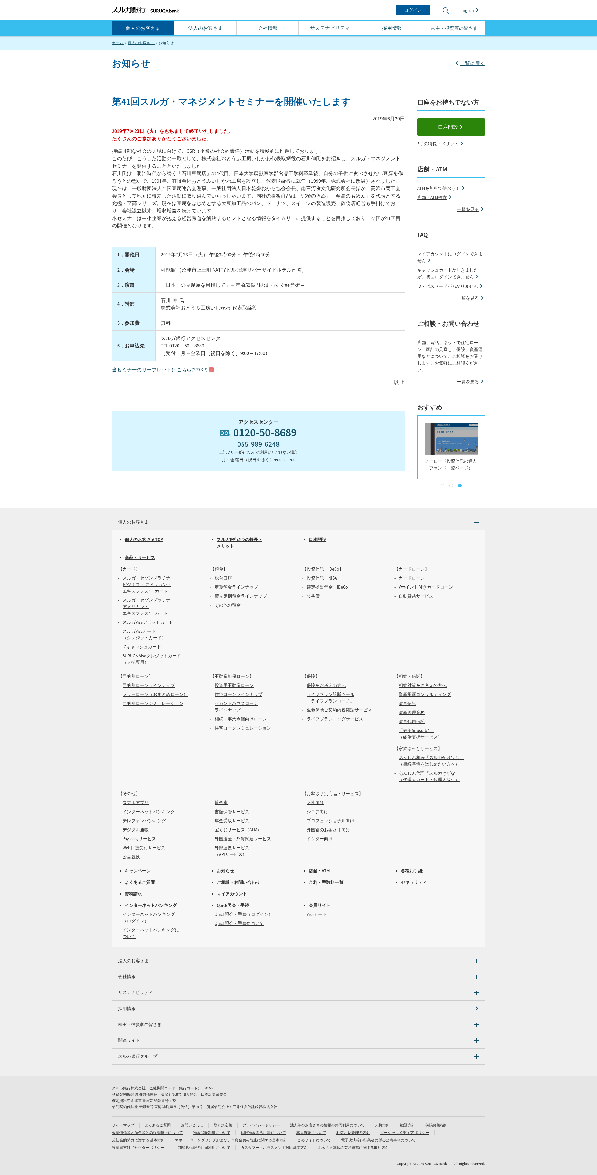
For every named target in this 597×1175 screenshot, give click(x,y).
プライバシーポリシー (261, 1125)
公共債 (313, 596)
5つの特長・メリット (438, 144)
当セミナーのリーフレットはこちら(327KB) (160, 369)
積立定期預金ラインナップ (241, 596)
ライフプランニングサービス (335, 719)
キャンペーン (138, 871)
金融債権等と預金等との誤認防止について (147, 1132)
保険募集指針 (436, 1125)
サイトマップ (123, 1125)
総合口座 (223, 578)
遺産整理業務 (412, 712)
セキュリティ (414, 882)
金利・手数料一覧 (326, 882)
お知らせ (225, 871)
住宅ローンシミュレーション (243, 728)
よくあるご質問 (140, 882)
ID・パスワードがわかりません (447, 286)
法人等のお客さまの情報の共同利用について (327, 1125)
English (467, 10)
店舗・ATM (319, 871)
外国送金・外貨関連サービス (243, 839)
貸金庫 (221, 802)
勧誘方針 (407, 1125)
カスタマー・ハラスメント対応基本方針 (274, 1147)
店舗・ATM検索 (432, 197)
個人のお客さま (143, 28)
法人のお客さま (205, 28)
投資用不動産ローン (234, 685)
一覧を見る (468, 209)
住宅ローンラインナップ (238, 694)
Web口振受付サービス (144, 848)
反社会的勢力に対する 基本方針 (138, 1140)
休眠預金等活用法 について (263, 1132)
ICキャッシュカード (142, 647)
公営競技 (131, 857)
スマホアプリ (136, 802)
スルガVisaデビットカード (148, 622)
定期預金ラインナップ (236, 587)
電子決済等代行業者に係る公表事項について (378, 1140)
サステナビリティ (330, 28)
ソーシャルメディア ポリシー (404, 1132)
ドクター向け (320, 839)
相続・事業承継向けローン (241, 719)
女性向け (315, 802)
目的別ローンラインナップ (149, 685)
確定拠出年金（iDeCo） (329, 587)
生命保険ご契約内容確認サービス (339, 710)
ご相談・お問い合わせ (238, 882)
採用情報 (392, 28)
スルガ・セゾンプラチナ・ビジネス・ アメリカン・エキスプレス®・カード (149, 584)
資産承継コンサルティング (425, 694)
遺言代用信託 (412, 721)
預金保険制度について (211, 1132)
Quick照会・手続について (239, 923)
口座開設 (448, 127)
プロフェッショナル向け (330, 820)
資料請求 (133, 894)
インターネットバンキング (149, 811)
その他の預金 (228, 605)
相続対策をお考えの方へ (423, 685)
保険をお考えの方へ (326, 685)
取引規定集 (223, 1125)
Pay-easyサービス (139, 839)
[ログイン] (413, 10)
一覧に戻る (472, 63)
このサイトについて (314, 1140)
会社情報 (268, 28)
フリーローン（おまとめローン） (155, 694)
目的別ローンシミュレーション (153, 703)
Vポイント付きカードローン (426, 587)
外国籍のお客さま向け (328, 829)
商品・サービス (140, 557)
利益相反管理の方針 (353, 1132)
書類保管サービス (232, 811)
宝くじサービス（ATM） (238, 829)
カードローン (412, 578)
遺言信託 (407, 703)
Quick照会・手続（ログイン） (244, 914)
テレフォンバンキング (144, 820)
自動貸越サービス (416, 596)
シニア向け (317, 811)
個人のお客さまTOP (144, 539)
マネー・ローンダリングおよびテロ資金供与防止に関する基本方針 (231, 1140)
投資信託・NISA (322, 578)
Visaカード (317, 914)
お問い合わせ (192, 1125)
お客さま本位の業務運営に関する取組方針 (353, 1147)
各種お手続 (412, 871)
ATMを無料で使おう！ (438, 188)
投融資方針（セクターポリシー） (140, 1147)
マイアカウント (232, 894)
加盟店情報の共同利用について (204, 1147)
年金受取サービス (232, 820)
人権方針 (382, 1125)
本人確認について (311, 1132)
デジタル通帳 (136, 829)
